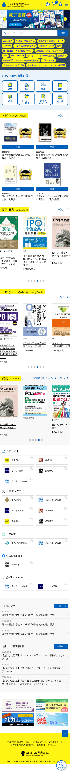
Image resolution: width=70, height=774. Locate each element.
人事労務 (7, 46)
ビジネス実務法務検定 (25, 46)
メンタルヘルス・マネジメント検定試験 (46, 65)
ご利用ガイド (54, 742)
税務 (59, 46)
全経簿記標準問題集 (25, 41)
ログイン (48, 4)
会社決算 (62, 55)
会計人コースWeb (19, 481)
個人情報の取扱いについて (22, 745)
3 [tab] (31, 27)
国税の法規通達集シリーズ (50, 41)
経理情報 (49, 471)
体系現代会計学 (46, 46)
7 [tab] (43, 27)
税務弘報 (49, 460)
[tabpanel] (35, 19)
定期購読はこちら (43, 378)
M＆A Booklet (17, 55)
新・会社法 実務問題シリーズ (17, 51)
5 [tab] (37, 27)
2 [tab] (28, 27)
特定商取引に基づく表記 (18, 742)
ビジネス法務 (17, 471)
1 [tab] (26, 27)
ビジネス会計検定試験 (13, 65)
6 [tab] (40, 27)
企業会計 (15, 460)
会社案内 (41, 745)
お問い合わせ (53, 745)
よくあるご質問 (39, 742)
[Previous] (5, 19)
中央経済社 (16, 500)
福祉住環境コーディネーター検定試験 (21, 60)
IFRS (5, 55)
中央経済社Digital (19, 543)
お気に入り (60, 4)
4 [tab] (34, 27)
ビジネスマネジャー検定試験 (41, 55)
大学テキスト (48, 60)
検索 (63, 33)
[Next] (65, 19)
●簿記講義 (8, 41)
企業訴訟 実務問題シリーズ (49, 51)
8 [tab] (46, 27)
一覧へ (61, 115)
